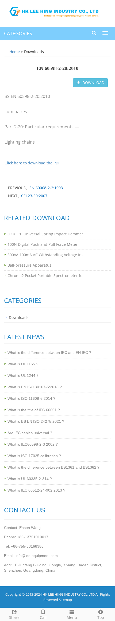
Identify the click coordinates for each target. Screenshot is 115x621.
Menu (72, 617)
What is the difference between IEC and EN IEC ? (49, 352)
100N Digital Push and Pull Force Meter (42, 244)
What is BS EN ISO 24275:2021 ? (35, 421)
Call (43, 617)
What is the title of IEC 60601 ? (33, 410)
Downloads (19, 317)
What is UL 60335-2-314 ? (29, 479)
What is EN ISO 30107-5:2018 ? (34, 387)
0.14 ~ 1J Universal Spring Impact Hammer (45, 233)
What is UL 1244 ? (23, 375)
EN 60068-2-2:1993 (46, 187)
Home (14, 51)
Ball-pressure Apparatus (29, 265)
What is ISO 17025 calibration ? (34, 456)
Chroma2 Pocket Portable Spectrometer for (45, 275)
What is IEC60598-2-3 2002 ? (32, 444)
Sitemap (65, 599)
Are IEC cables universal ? (29, 433)
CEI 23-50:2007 (34, 195)
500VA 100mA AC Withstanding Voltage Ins (45, 254)
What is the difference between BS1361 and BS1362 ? (53, 467)
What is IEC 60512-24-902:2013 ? (36, 490)
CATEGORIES (18, 33)
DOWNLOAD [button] (92, 82)
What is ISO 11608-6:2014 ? (31, 398)
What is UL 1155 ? (22, 364)
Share (14, 617)
